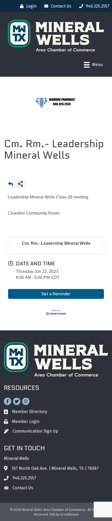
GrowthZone (69, 514)
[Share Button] (20, 183)
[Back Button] (10, 185)
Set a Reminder (56, 294)
